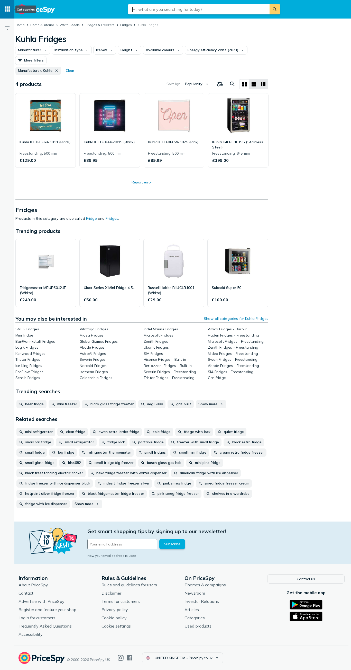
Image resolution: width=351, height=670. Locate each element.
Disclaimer (111, 593)
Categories (194, 617)
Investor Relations (201, 601)
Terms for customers (120, 601)
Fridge (91, 218)
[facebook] (129, 657)
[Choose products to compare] (220, 84)
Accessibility (31, 634)
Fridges (126, 25)
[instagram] (120, 657)
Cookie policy (114, 617)
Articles (191, 609)
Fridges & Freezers (100, 25)
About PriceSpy (33, 584)
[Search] (275, 9)
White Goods (70, 25)
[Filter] (7, 28)
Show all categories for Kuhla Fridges (236, 318)
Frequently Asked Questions (45, 626)
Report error (142, 182)
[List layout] (253, 84)
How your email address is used (111, 556)
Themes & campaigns (205, 584)
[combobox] (199, 9)
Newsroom (194, 593)
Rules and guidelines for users (129, 584)
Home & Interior (42, 25)
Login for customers (37, 617)
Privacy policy (114, 609)
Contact (26, 593)
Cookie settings (116, 626)
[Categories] (7, 9)
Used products (197, 626)
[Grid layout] (244, 84)
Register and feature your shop (47, 609)
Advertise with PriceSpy (41, 601)
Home (20, 25)
